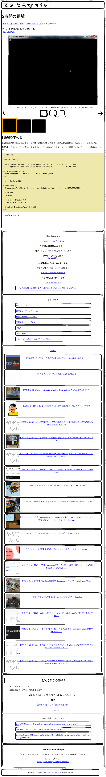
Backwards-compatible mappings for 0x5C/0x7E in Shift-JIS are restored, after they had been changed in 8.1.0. (52, 736)
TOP (4, 23)
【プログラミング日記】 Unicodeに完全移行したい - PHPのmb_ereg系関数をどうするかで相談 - (56, 614)
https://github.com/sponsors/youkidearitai (53, 761)
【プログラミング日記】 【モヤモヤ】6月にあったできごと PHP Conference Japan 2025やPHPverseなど (56, 630)
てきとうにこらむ (16, 23)
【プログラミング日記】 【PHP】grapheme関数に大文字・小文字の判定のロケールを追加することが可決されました (56, 566)
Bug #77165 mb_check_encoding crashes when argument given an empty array (47, 723)
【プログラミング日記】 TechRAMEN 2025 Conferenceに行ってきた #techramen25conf (56, 581)
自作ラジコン (21, 305)
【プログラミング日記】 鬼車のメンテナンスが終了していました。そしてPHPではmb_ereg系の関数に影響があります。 (56, 646)
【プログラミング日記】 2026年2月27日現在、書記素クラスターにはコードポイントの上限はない (56, 471)
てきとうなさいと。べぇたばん (52, 772)
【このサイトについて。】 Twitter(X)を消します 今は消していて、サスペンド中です (56, 405)
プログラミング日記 (34, 23)
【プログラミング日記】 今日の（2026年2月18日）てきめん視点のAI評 (56, 485)
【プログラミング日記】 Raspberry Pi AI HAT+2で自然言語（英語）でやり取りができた (56, 501)
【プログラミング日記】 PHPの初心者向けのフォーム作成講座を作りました (56, 358)
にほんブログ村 (53, 710)
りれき (19, 327)
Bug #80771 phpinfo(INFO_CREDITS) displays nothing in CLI (40, 729)
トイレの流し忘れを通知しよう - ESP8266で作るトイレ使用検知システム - (46, 288)
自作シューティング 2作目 (26, 316)
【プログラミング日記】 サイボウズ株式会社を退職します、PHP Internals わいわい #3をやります (56, 439)
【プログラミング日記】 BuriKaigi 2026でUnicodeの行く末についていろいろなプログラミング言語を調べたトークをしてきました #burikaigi (56, 518)
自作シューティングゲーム (27, 311)
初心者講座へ (53, 258)
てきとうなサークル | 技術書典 (53, 272)
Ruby (5, 32)
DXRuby (11, 32)
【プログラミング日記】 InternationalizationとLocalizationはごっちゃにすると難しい (56, 389)
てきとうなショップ (53, 282)
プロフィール (21, 333)
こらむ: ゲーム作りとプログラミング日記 (33, 339)
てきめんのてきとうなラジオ (53, 241)
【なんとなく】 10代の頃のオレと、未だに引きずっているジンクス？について (56, 533)
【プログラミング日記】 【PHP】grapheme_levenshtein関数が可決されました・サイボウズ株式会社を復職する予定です (56, 662)
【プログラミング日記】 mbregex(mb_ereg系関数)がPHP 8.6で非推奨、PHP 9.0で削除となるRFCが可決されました (56, 423)
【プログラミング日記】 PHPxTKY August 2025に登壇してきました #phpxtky (56, 549)
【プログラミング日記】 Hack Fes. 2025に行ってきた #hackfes (56, 597)
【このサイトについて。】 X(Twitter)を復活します (56, 374)
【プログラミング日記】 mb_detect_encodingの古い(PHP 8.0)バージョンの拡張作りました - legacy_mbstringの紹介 (56, 455)
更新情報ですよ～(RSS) (25, 322)
